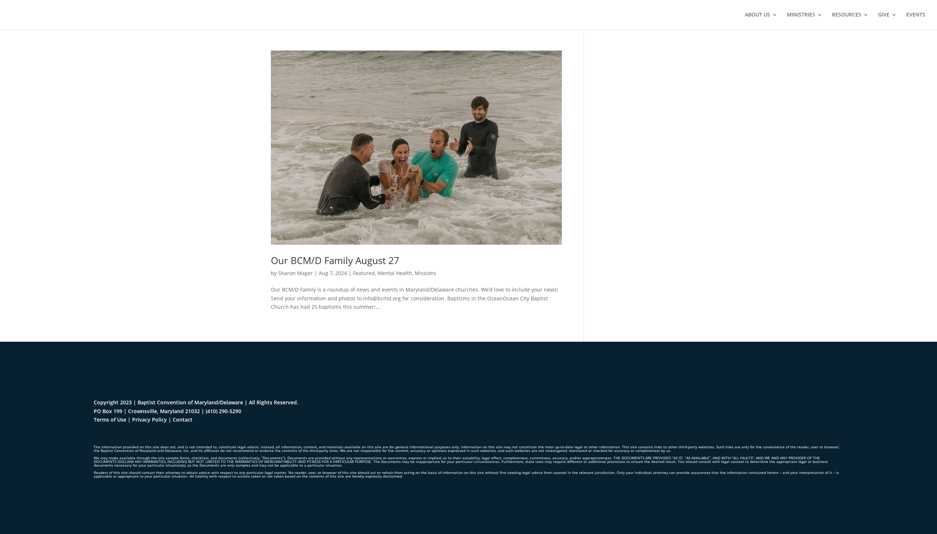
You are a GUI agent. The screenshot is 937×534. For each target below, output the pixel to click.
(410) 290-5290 (223, 411)
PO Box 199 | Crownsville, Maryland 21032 (147, 411)
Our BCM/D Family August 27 (335, 260)
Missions (425, 273)
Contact (183, 419)
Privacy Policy (149, 419)
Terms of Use (110, 419)
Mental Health (394, 273)
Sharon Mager (295, 273)
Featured (364, 273)
